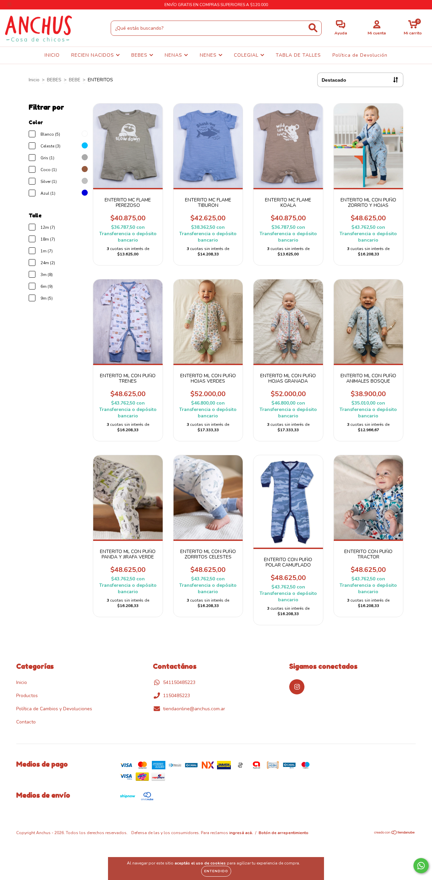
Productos (27, 695)
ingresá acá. (241, 832)
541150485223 (179, 682)
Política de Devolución (359, 55)
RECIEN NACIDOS (93, 55)
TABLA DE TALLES (298, 55)
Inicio (34, 80)
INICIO (52, 55)
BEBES (140, 55)
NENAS (174, 55)
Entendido (216, 871)
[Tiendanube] (395, 833)
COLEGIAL (247, 55)
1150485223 (176, 695)
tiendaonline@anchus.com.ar (194, 709)
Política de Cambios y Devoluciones (54, 709)
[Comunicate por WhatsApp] (421, 865)
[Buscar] (313, 28)
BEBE (74, 80)
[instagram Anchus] (9, 4)
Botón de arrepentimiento (283, 832)
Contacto (26, 722)
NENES (209, 55)
